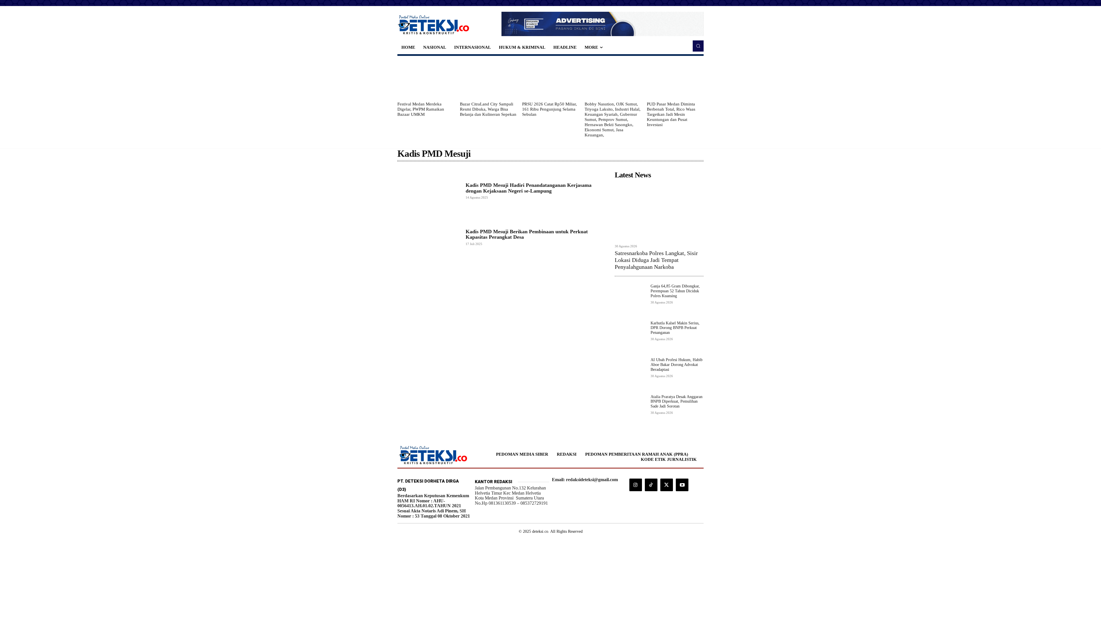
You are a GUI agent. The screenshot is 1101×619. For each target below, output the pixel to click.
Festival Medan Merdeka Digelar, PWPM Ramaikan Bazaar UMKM (420, 109)
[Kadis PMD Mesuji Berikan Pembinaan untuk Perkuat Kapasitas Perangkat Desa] (428, 237)
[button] (698, 45)
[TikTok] (651, 485)
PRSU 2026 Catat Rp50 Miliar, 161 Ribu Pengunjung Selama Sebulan (549, 109)
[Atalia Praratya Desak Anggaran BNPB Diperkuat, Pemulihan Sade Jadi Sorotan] (630, 410)
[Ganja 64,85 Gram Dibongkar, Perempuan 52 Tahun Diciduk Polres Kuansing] (630, 299)
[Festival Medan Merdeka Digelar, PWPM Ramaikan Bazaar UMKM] (425, 78)
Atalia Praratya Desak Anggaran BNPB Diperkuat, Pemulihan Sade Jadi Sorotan (676, 402)
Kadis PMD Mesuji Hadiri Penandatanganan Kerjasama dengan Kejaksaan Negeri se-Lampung (529, 188)
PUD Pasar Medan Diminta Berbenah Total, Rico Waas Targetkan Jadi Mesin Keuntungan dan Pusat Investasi (671, 114)
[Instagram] (635, 485)
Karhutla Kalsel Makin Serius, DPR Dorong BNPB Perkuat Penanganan (675, 328)
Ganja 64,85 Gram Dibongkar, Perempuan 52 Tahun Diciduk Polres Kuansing (675, 291)
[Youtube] (682, 485)
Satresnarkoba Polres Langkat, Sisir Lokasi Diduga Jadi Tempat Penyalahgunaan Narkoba (656, 260)
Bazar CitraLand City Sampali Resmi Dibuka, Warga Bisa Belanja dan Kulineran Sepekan (488, 109)
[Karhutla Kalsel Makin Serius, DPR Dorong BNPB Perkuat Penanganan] (630, 336)
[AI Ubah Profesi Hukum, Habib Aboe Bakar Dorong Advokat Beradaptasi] (630, 373)
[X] (666, 485)
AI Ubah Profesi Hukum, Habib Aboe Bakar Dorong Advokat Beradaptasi (676, 365)
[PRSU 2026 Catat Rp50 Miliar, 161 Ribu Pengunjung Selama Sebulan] (550, 78)
